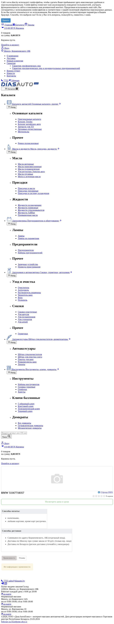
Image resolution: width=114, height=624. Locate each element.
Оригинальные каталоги (29, 119)
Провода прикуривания (29, 267)
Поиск (5, 437)
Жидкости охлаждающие (29, 205)
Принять (5, 20)
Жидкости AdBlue (26, 212)
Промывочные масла (28, 215)
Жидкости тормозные (28, 207)
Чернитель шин (25, 295)
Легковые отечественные (30, 129)
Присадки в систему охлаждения (33, 193)
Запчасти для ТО (26, 126)
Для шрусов (23, 314)
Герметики (23, 333)
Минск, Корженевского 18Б (16, 51)
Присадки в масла (26, 188)
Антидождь (23, 290)
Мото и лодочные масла (29, 176)
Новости (11, 73)
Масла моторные (26, 164)
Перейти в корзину (10, 45)
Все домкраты (24, 423)
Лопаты (21, 364)
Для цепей (23, 322)
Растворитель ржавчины (29, 292)
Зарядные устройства (28, 264)
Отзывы (22, 558)
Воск (20, 297)
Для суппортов (25, 319)
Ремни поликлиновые (28, 143)
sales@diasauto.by (17, 581)
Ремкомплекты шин (27, 362)
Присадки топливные (28, 191)
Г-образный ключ (26, 404)
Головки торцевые (26, 387)
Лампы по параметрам (28, 238)
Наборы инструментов (28, 384)
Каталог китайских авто (29, 124)
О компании (12, 56)
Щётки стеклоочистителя (30, 354)
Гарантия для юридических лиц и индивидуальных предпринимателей (46, 68)
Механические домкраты (30, 428)
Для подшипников (26, 317)
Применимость (9, 558)
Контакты (11, 76)
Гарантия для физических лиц (26, 66)
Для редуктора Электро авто (31, 171)
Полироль (22, 300)
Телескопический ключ (29, 409)
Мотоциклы (23, 131)
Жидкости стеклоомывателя (31, 210)
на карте (7, 594)
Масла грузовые (25, 174)
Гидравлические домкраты (30, 425)
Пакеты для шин (26, 359)
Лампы (21, 236)
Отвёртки (22, 389)
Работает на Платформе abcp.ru (14, 622)
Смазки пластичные (27, 312)
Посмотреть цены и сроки (57, 502)
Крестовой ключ (25, 406)
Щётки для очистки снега (30, 357)
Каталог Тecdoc (25, 121)
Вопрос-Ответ (13, 71)
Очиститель (23, 287)
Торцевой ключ (25, 411)
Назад (13, 107)
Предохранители (26, 250)
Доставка (11, 58)
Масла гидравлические (29, 169)
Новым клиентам (15, 61)
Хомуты (21, 392)
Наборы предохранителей (30, 252)
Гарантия (11, 63)
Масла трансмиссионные (30, 166)
